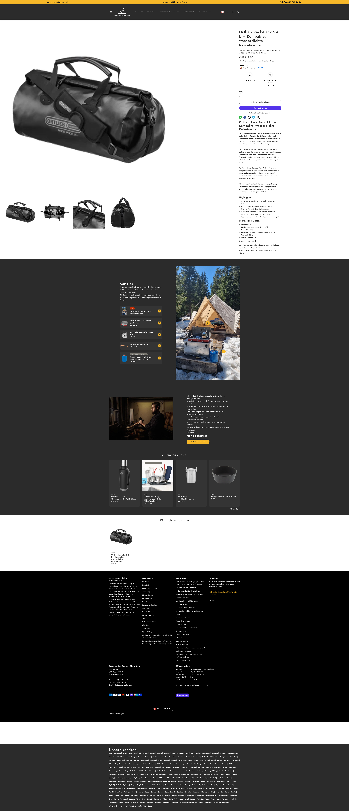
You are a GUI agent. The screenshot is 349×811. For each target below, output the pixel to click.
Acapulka (117, 753)
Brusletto (168, 757)
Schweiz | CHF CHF (163, 709)
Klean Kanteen (219, 774)
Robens (236, 788)
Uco (236, 799)
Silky (212, 792)
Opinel (111, 785)
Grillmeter (233, 767)
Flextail (126, 767)
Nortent (178, 614)
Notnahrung (211, 781)
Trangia (192, 799)
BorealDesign (132, 757)
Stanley (153, 795)
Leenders (129, 778)
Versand (250, 61)
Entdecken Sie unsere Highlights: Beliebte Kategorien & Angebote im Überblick (190, 583)
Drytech (236, 760)
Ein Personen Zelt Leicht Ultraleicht (188, 591)
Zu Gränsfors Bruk (198, 442)
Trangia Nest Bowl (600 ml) (224, 496)
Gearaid (193, 767)
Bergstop (223, 753)
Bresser (148, 757)
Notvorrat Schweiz (182, 634)
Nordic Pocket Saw (169, 781)
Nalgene (130, 781)
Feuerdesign (181, 764)
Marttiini (185, 778)
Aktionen (145, 608)
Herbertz (184, 771)
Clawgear (129, 760)
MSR (173, 778)
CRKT (216, 757)
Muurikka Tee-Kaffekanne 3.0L (141, 333)
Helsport (165, 771)
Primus (181, 788)
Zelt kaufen (146, 628)
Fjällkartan (233, 764)
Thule (165, 799)
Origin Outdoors (143, 785)
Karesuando (185, 774)
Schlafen (145, 602)
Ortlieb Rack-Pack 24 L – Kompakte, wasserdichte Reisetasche (121, 558)
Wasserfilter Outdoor (183, 621)
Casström (120, 760)
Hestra (192, 771)
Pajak (218, 785)
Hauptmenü (147, 578)
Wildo (201, 802)
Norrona (188, 781)
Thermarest (158, 799)
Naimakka (121, 781)
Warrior (158, 802)
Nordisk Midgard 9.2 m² (141, 311)
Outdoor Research (171, 785)
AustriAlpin (180, 753)
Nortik (203, 781)
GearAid (185, 767)
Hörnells (140, 774)
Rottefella (119, 792)
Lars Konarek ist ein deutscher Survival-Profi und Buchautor (189, 655)
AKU (111, 753)
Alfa (135, 753)
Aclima (125, 753)
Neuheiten (139, 12)
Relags (221, 788)
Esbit (159, 764)
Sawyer (161, 792)
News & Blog (147, 632)
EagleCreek (119, 764)
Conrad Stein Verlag (185, 760)
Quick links (181, 578)
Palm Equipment (227, 785)
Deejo (213, 760)
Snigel (111, 795)
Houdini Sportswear (226, 771)
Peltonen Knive (142, 788)
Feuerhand (191, 764)
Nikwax (143, 781)
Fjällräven (112, 767)
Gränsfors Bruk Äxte (183, 618)
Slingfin (233, 792)
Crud (202, 760)
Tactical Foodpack (120, 799)
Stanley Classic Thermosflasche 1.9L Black (123, 497)
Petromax (179, 638)
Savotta (154, 792)
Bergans (215, 753)
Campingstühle (181, 631)
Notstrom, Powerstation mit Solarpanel (189, 594)
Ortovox (160, 785)
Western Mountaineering (189, 802)
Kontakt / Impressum (149, 612)
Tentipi (149, 799)
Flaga (120, 767)
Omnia (234, 781)
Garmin (169, 767)
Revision (229, 788)
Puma (195, 788)
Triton (207, 799)
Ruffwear (127, 792)
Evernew (165, 764)
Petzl (159, 788)
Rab (216, 788)
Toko (186, 799)
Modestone (222, 778)
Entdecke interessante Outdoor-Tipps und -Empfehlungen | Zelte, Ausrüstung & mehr (157, 642)
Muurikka (112, 781)
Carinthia (112, 760)
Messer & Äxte (205, 12)
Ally (140, 753)
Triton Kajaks (216, 799)
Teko (144, 799)
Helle (159, 771)
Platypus (174, 788)
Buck (175, 757)
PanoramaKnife (114, 788)
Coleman (153, 760)
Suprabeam (199, 795)
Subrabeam (189, 795)
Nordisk (181, 781)
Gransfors (218, 767)
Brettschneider (158, 757)
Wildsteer (209, 802)
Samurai (141, 792)
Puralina (201, 788)
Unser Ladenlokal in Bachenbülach (118, 579)
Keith (201, 774)
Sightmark (205, 792)
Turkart (225, 799)
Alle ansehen (234, 509)
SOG (134, 792)
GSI (163, 767)
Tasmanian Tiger (135, 799)
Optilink (119, 785)
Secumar (196, 792)
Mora (229, 778)
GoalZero (201, 767)
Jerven (170, 774)
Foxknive (141, 767)
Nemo (136, 781)
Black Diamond (233, 753)
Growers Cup (124, 771)
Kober (235, 774)
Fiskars (224, 764)
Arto (173, 753)
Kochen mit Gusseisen (183, 651)
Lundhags (153, 778)
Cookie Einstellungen (116, 713)
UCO (231, 799)
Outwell (195, 785)
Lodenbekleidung (182, 641)
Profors (188, 788)
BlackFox (112, 757)
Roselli (111, 792)
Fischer (218, 764)
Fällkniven (150, 767)
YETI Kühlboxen (181, 624)
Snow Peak (119, 795)
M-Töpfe (162, 778)
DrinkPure (228, 760)
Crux (207, 760)
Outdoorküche (147, 598)
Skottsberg (225, 792)
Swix (111, 799)
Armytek (167, 753)
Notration (220, 781)
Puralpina (209, 788)
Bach (193, 753)
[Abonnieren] (238, 600)
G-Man (157, 767)
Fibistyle (199, 764)
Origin (133, 785)
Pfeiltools (166, 788)
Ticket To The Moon (176, 799)
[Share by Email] (249, 118)
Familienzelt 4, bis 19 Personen (187, 601)
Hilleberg (199, 771)
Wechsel (175, 802)
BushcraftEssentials (193, 757)
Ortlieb (153, 785)
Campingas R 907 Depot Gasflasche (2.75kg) (141, 358)
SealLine (180, 792)
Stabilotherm (144, 795)
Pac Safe (202, 785)
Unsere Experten (148, 615)
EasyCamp (129, 764)
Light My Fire (139, 778)
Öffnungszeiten (183, 666)
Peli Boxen (131, 788)
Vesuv (127, 802)
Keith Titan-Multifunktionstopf (186, 497)
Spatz (127, 795)
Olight (228, 781)
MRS (168, 778)
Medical (213, 778)
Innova (147, 774)
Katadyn (194, 774)
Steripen (160, 795)
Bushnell (205, 757)
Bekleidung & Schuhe (169, 12)
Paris (124, 788)
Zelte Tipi (151, 12)
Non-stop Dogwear (154, 781)
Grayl (225, 767)
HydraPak (121, 774)
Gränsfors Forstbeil (139, 344)
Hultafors (112, 774)
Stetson (168, 795)
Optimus (126, 785)
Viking (142, 802)
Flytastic (134, 767)
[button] (111, 12)
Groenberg (113, 771)
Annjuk (159, 753)
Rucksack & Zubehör (149, 605)
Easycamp (138, 764)
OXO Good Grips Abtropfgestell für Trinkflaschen (153, 498)
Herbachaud (175, 771)
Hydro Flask (131, 774)
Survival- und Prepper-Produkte (187, 628)
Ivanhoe (154, 774)
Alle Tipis (145, 625)
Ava (187, 753)
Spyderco (134, 795)
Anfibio (152, 753)
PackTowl (210, 785)
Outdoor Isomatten (182, 598)
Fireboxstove (209, 764)
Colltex (160, 760)
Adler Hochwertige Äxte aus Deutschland (190, 648)
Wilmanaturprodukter (222, 802)
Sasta (147, 792)
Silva (217, 792)
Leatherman (120, 778)
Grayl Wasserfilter (182, 644)
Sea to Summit (170, 792)
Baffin (198, 753)
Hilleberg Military (210, 771)
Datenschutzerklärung (149, 622)
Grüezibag (134, 771)
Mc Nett (193, 778)
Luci (147, 778)
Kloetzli (229, 774)
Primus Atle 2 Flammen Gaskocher (140, 321)
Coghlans (144, 760)
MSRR (178, 778)
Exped (172, 764)
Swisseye (233, 795)
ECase (111, 764)
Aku (131, 753)
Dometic (220, 760)
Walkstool (150, 802)
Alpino (146, 753)
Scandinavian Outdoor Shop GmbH (125, 666)
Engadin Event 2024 (183, 660)
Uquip (121, 802)
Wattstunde (167, 802)
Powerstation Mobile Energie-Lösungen (189, 611)
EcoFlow (152, 764)
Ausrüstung (189, 12)
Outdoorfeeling (185, 785)
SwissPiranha (223, 795)
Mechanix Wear (203, 778)
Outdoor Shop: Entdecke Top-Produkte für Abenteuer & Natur (157, 636)
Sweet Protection (211, 795)
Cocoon (137, 760)
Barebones (206, 753)
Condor (173, 760)
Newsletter (214, 578)
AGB (144, 618)
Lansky (111, 778)
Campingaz (224, 757)
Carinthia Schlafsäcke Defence (186, 608)
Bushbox (181, 757)
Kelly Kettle (208, 774)
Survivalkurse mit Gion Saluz (186, 587)
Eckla (145, 764)
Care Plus (233, 757)
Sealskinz (188, 792)
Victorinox (135, 802)
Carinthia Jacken (181, 604)
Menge (241, 91)
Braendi (141, 757)
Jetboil (176, 774)
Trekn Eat (200, 799)
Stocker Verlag (177, 795)
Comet (166, 760)
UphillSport (113, 802)
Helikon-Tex (143, 771)
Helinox (152, 771)
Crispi (196, 760)
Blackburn (121, 757)
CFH (211, 757)
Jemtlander (163, 774)
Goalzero (209, 767)
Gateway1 (177, 767)
